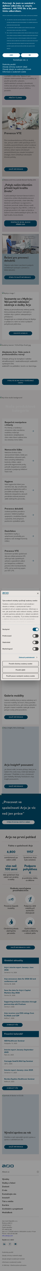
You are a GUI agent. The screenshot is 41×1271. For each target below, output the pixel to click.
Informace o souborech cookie (14, 72)
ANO (11, 55)
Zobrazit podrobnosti (27, 657)
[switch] (36, 636)
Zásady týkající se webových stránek (17, 69)
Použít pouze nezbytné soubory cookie (20, 676)
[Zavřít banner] (38, 593)
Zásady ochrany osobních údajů (15, 67)
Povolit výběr (20, 670)
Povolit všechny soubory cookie (20, 664)
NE (30, 55)
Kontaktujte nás (19, 60)
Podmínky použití (9, 64)
